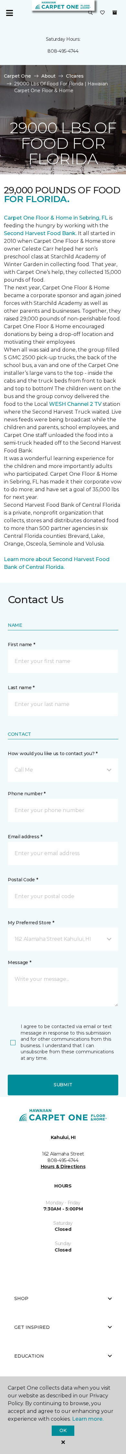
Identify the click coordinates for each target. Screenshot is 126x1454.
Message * (19, 962)
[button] (90, 13)
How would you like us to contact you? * (53, 753)
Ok (62, 1430)
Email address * (25, 836)
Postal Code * (23, 879)
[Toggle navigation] (9, 13)
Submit (63, 1085)
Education (29, 1356)
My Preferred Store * (31, 922)
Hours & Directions (63, 1166)
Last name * (21, 687)
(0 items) (114, 12)
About (48, 76)
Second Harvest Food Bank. (40, 233)
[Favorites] (102, 13)
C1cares (75, 76)
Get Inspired (32, 1327)
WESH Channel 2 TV (75, 404)
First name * (21, 644)
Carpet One (17, 76)
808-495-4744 (63, 51)
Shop (21, 1298)
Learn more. (87, 1419)
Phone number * (27, 793)
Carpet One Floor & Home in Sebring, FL (56, 218)
